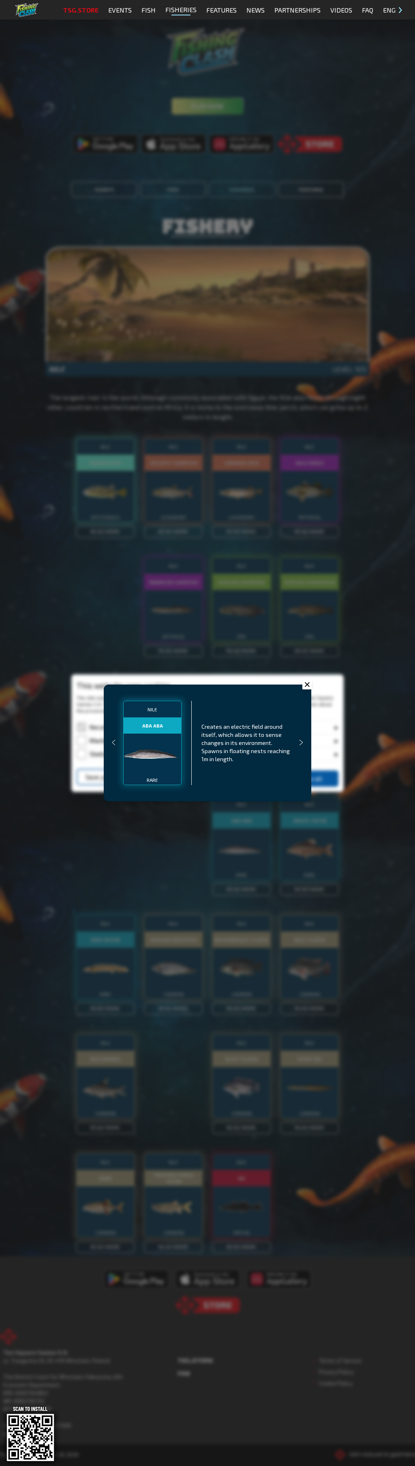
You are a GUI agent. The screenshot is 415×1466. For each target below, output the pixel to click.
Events (120, 10)
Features (221, 10)
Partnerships (297, 10)
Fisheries (181, 9)
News (255, 10)
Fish (148, 10)
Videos (341, 10)
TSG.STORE (80, 10)
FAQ (367, 10)
